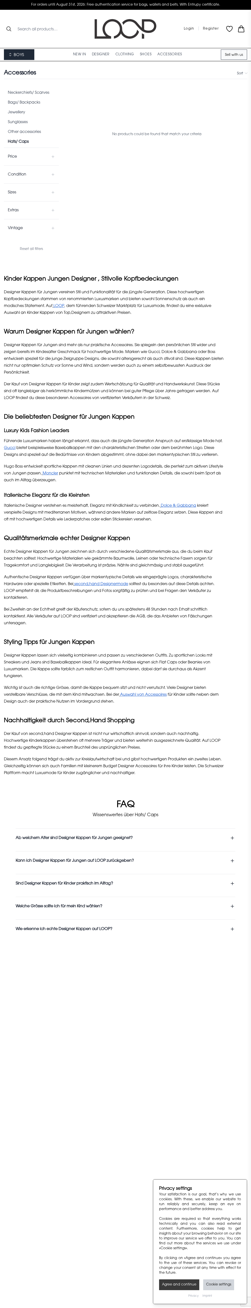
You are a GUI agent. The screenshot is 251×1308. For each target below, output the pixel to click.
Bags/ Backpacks (24, 103)
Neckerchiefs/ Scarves (28, 93)
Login (189, 29)
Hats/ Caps (18, 142)
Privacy (193, 1296)
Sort (240, 73)
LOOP (58, 306)
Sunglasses (18, 122)
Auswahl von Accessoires (143, 695)
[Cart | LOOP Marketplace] (241, 29)
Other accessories (24, 132)
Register (211, 29)
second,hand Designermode (101, 584)
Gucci (9, 448)
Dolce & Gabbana (178, 506)
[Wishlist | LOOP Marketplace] (229, 29)
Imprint (207, 1296)
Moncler (50, 473)
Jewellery (16, 112)
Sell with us (234, 55)
